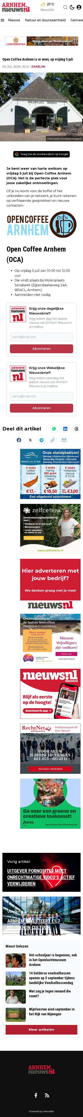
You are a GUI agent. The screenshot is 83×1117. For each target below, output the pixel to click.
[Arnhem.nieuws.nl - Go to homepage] (41, 1070)
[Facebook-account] (35, 1095)
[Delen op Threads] (77, 429)
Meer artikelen (41, 1030)
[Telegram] (41, 440)
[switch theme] (72, 7)
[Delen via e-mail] (64, 440)
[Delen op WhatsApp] (54, 429)
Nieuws (14, 20)
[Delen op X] (30, 440)
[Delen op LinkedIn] (65, 429)
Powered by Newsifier (41, 1111)
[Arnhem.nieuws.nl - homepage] (17, 7)
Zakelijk (38, 66)
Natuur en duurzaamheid (45, 20)
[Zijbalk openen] (2, 20)
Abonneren (41, 349)
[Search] (65, 7)
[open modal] (79, 7)
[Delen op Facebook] (19, 440)
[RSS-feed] (47, 1095)
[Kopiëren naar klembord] (53, 440)
